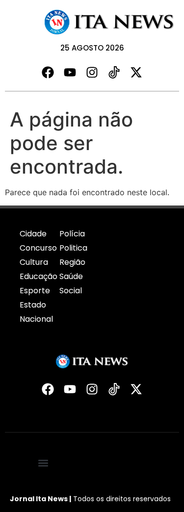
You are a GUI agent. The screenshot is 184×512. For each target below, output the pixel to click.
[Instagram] (92, 72)
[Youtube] (70, 72)
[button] (43, 463)
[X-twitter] (136, 72)
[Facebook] (48, 72)
